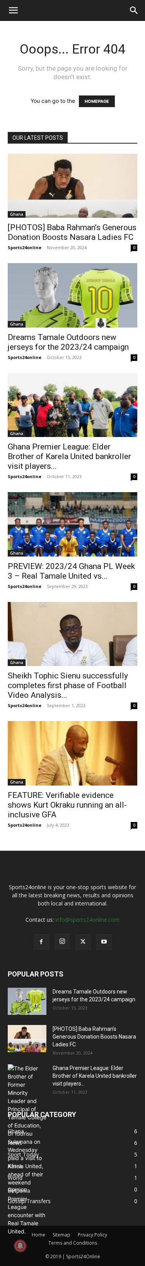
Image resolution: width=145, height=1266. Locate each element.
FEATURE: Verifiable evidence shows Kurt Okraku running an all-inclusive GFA (67, 805)
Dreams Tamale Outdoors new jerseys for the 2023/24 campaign (68, 342)
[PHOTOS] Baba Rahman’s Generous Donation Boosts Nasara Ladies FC (72, 232)
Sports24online (24, 247)
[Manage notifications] (20, 1246)
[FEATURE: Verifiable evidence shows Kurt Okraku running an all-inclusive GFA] (72, 753)
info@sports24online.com (87, 919)
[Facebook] (41, 942)
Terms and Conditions (72, 1243)
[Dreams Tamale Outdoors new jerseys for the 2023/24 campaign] (72, 295)
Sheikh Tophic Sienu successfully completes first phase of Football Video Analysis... (68, 685)
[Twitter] (83, 942)
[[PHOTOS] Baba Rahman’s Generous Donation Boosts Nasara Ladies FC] (72, 186)
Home (38, 1234)
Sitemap (61, 1234)
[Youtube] (104, 942)
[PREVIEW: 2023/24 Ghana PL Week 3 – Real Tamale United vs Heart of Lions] (72, 524)
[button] (13, 10)
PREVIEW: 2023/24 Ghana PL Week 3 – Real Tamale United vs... (71, 571)
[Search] (134, 10)
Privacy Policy (92, 1234)
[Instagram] (62, 941)
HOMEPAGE (97, 101)
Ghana (16, 214)
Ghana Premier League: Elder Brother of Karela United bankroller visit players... (69, 456)
